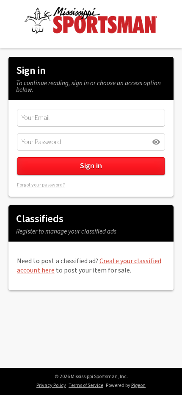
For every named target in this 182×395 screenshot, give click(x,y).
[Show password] (156, 142)
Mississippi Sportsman (91, 21)
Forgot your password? (41, 185)
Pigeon (138, 385)
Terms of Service (86, 385)
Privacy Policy (51, 385)
